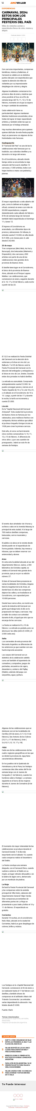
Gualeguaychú (8, 143)
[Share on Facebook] (12, 39)
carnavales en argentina (11, 1018)
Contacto (26, 1106)
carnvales (24, 1018)
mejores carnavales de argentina (14, 1022)
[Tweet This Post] (16, 39)
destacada (6, 1020)
